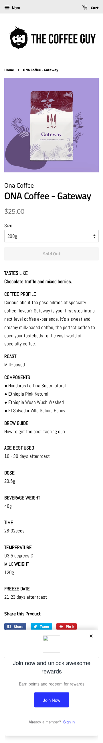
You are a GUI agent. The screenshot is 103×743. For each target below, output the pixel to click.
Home (9, 70)
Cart (94, 8)
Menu (15, 7)
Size (8, 225)
